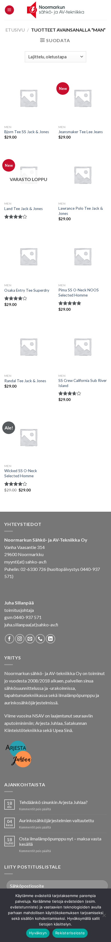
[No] (104, 917)
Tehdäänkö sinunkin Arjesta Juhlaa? (53, 802)
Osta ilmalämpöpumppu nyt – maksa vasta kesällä (60, 841)
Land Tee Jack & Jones (23, 208)
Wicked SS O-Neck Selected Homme (20, 473)
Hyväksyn (38, 933)
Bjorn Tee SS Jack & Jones (26, 131)
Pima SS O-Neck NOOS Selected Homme (78, 292)
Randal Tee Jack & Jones (25, 381)
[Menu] (9, 10)
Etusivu (15, 29)
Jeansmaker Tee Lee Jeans (80, 131)
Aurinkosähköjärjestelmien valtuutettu (56, 820)
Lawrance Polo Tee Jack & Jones (80, 211)
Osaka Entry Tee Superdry (26, 290)
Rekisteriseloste (70, 933)
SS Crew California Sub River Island (82, 383)
